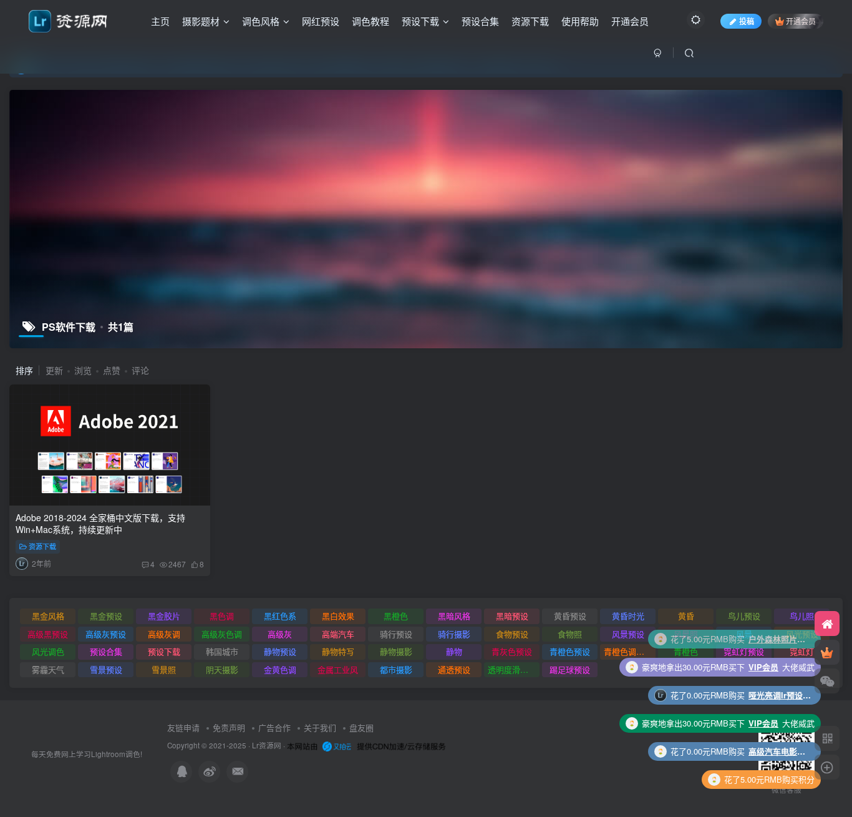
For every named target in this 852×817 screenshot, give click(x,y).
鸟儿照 (802, 616)
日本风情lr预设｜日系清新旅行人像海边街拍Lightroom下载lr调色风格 (779, 779)
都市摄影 (396, 669)
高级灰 (280, 634)
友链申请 (183, 727)
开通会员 (630, 20)
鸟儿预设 (744, 616)
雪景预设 (106, 669)
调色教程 (370, 20)
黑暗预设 (512, 616)
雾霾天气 (48, 669)
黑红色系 (280, 616)
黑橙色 (396, 616)
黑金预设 (106, 616)
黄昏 (686, 616)
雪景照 (164, 669)
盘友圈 (361, 727)
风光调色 (48, 651)
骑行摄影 (454, 634)
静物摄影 (396, 651)
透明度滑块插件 (514, 669)
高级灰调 (164, 634)
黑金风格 (48, 616)
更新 (54, 370)
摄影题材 (201, 20)
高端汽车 (338, 634)
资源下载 (530, 20)
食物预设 (512, 634)
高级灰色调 (221, 634)
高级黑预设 (47, 634)
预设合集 (480, 20)
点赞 (111, 370)
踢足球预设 (569, 669)
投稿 (746, 21)
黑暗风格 (454, 616)
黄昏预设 (570, 616)
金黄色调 (280, 669)
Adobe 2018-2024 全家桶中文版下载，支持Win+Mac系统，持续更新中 (100, 523)
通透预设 (454, 669)
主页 (160, 20)
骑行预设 (396, 634)
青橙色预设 (569, 651)
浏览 (83, 370)
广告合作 (274, 727)
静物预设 (280, 651)
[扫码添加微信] (827, 680)
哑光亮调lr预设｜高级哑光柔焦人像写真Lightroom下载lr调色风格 (779, 667)
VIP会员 (763, 639)
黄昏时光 (628, 616)
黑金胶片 (164, 616)
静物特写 (338, 651)
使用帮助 (580, 20)
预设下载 (420, 20)
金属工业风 (337, 669)
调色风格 (260, 20)
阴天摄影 (222, 669)
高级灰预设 (105, 634)
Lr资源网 (266, 745)
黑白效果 (338, 616)
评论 (140, 370)
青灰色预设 (511, 651)
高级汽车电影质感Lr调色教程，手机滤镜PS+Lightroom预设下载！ (779, 723)
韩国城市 (222, 651)
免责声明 (229, 727)
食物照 (570, 634)
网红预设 (320, 20)
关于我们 (320, 727)
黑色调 (222, 616)
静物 (454, 651)
